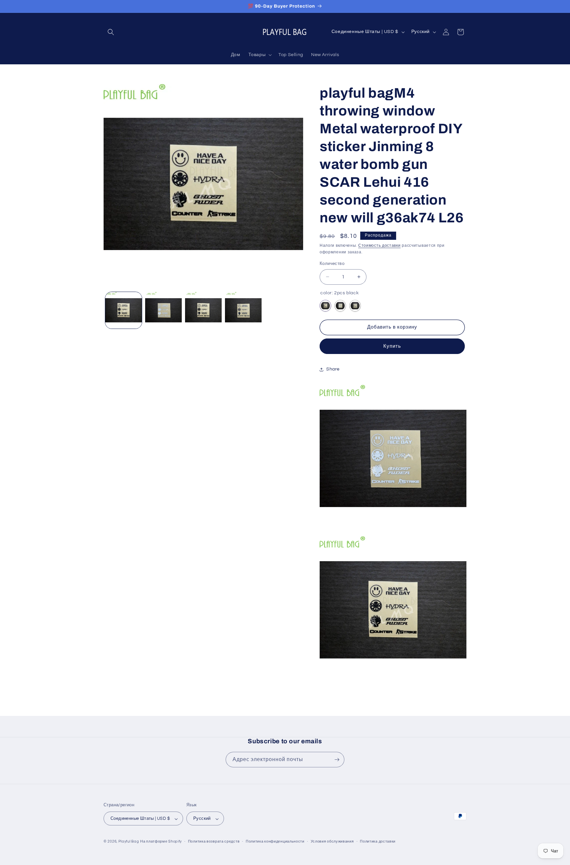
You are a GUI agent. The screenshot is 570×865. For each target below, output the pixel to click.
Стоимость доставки (379, 245)
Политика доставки (378, 841)
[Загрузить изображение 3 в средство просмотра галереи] (203, 310)
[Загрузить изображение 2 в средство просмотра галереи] (163, 310)
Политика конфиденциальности (275, 841)
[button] (111, 32)
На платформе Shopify (161, 842)
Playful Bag (128, 842)
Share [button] (333, 369)
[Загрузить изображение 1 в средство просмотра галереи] (123, 310)
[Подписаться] (337, 759)
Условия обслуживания (332, 841)
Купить (392, 346)
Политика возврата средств (214, 841)
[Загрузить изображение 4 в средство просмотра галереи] (243, 310)
